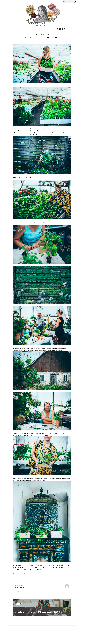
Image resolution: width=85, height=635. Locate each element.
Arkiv (41, 29)
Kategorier (46, 29)
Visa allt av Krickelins (20, 592)
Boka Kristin (34, 29)
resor (44, 34)
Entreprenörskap (39, 34)
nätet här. (42, 480)
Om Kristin (26, 29)
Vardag (47, 34)
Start (21, 29)
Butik (53, 29)
